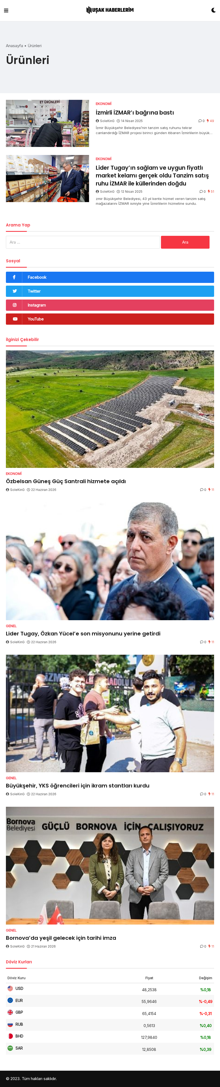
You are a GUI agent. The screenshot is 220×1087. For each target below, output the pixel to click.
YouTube (36, 318)
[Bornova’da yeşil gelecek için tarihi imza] (110, 866)
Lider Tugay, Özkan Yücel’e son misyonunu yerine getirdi (83, 633)
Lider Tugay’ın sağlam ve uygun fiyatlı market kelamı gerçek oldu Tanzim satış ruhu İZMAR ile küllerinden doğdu (152, 175)
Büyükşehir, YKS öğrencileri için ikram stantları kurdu (77, 785)
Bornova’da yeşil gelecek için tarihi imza (61, 938)
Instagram (37, 305)
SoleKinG (107, 121)
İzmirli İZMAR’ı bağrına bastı (135, 112)
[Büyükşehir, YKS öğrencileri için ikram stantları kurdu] (110, 713)
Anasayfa (14, 45)
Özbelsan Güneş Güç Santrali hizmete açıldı (66, 481)
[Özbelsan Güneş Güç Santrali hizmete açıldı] (110, 409)
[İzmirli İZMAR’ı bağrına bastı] (47, 123)
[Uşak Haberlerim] (109, 11)
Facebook (37, 277)
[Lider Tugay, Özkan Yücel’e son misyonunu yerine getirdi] (110, 561)
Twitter (34, 291)
